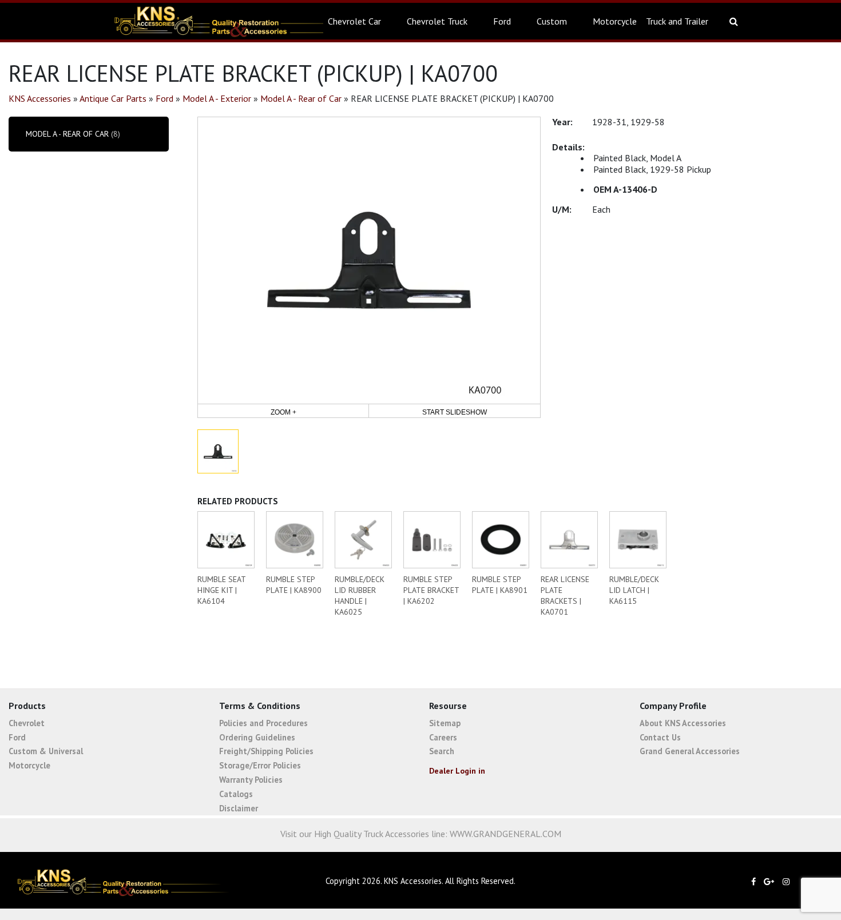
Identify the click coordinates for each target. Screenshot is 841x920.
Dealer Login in (457, 771)
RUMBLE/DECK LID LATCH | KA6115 (634, 590)
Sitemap (445, 723)
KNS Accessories (40, 98)
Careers (443, 737)
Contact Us (660, 737)
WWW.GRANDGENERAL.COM (505, 833)
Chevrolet (27, 723)
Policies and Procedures (263, 723)
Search (441, 751)
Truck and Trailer (677, 21)
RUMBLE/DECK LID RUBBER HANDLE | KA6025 (359, 595)
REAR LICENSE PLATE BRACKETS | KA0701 (565, 595)
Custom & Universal (46, 751)
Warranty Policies (251, 779)
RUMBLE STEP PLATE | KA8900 (294, 584)
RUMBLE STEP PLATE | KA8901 (499, 584)
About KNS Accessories (683, 723)
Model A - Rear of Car (301, 98)
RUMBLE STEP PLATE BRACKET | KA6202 (431, 590)
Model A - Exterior (217, 98)
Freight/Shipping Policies (266, 751)
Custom (552, 21)
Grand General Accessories (690, 751)
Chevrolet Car (354, 21)
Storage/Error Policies (260, 765)
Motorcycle (615, 21)
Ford (502, 21)
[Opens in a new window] (756, 881)
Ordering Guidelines (257, 737)
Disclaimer (238, 808)
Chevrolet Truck (437, 21)
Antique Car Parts (113, 98)
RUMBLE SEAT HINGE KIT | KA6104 (221, 590)
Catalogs (236, 793)
